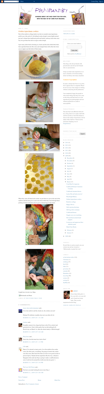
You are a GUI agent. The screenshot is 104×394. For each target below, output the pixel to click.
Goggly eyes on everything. (74, 215)
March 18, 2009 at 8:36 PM (33, 362)
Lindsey (25, 322)
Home (39, 380)
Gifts (64, 266)
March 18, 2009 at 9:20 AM (33, 332)
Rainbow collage (71, 202)
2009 (66, 156)
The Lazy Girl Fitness (29, 367)
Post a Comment (22, 377)
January (69, 233)
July (68, 171)
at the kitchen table (31, 298)
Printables (66, 273)
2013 (66, 145)
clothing (65, 262)
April (68, 179)
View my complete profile (72, 305)
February (69, 230)
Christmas (66, 259)
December (70, 158)
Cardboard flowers (71, 212)
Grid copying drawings (72, 207)
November (70, 161)
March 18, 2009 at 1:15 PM (33, 342)
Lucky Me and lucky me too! (74, 194)
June (68, 174)
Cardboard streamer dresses (73, 191)
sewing (65, 280)
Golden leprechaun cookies (28, 31)
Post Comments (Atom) (32, 384)
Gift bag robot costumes (73, 210)
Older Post (57, 380)
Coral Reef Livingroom (72, 184)
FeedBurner (78, 54)
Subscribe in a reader (69, 33)
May (68, 176)
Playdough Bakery (71, 196)
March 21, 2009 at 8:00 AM (33, 372)
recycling (65, 276)
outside (65, 271)
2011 (66, 150)
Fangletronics (67, 123)
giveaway (65, 269)
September (70, 166)
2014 (66, 142)
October (69, 163)
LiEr (24, 346)
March (69, 182)
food (40, 298)
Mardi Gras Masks (71, 227)
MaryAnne (26, 336)
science (65, 278)
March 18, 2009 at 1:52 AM (33, 318)
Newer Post (21, 380)
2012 (66, 148)
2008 (66, 236)
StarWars (65, 282)
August (69, 168)
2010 (66, 153)
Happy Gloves (70, 204)
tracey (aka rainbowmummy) (31, 308)
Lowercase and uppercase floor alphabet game (74, 223)
